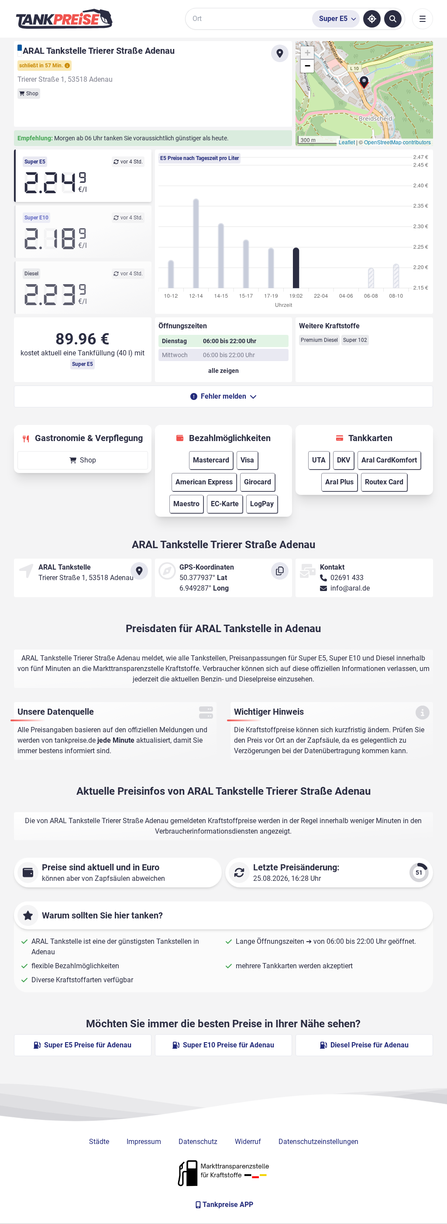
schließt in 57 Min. (41, 66)
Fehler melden (223, 396)
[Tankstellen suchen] (393, 19)
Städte (99, 1141)
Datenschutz (198, 1141)
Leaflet (347, 142)
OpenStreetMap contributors (397, 142)
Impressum (144, 1141)
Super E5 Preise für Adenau (87, 1045)
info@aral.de (350, 588)
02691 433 (347, 578)
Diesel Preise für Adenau (369, 1045)
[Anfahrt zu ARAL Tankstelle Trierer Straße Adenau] (280, 53)
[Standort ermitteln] (372, 19)
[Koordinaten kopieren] (280, 571)
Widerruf (248, 1141)
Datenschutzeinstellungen (318, 1141)
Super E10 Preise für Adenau (228, 1045)
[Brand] (64, 19)
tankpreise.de (75, 740)
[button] (364, 86)
